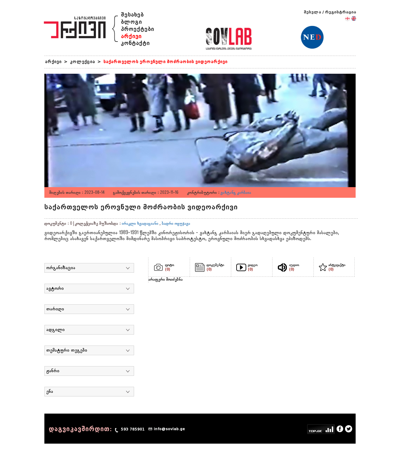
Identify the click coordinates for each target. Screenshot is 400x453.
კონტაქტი (135, 43)
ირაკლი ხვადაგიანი (140, 224)
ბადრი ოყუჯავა (176, 224)
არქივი (131, 36)
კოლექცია (82, 61)
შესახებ (132, 15)
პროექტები (137, 29)
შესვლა (312, 12)
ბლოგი (131, 22)
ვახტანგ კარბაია (236, 193)
